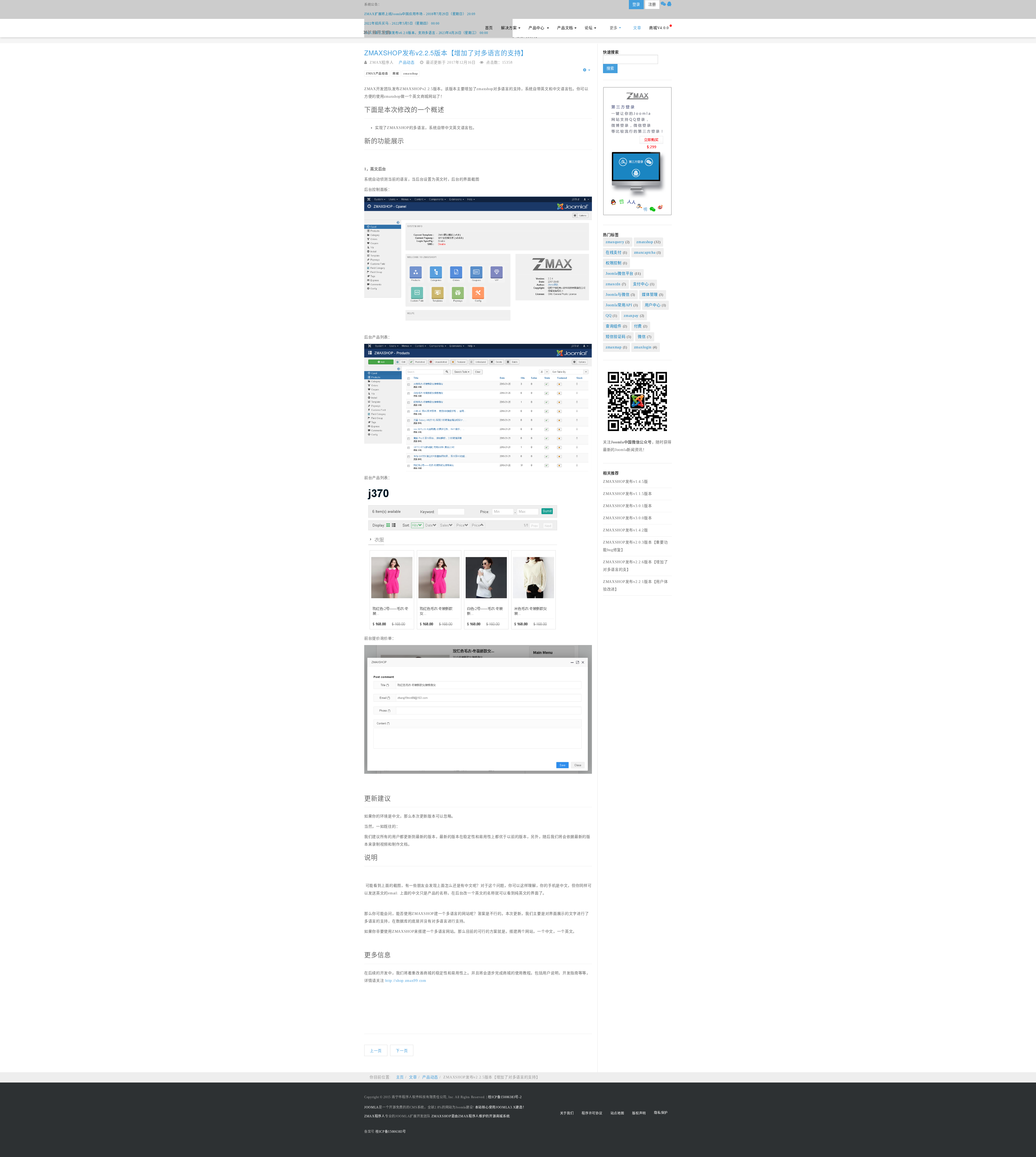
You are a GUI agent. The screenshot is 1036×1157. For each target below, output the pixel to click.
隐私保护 (661, 1113)
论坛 (588, 28)
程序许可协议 (592, 1113)
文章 (637, 28)
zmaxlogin (643, 347)
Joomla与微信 (617, 295)
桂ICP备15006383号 (391, 1132)
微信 (642, 337)
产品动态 (430, 1077)
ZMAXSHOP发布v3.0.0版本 (627, 518)
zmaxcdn (613, 284)
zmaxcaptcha (645, 252)
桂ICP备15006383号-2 (505, 1097)
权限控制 (614, 263)
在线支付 (614, 252)
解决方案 (509, 28)
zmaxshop (410, 73)
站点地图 (617, 1113)
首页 (489, 28)
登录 (636, 4)
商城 (396, 73)
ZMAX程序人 (374, 1116)
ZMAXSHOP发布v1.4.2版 (625, 530)
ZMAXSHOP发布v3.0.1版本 (627, 506)
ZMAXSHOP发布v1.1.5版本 (627, 494)
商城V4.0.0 (659, 28)
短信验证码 (616, 337)
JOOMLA (371, 1107)
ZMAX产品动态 (377, 73)
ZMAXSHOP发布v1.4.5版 (625, 482)
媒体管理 (650, 295)
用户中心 (653, 305)
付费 (638, 326)
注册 (652, 4)
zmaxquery (615, 242)
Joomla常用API (619, 305)
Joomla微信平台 (619, 274)
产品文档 (565, 28)
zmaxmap (614, 347)
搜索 (610, 68)
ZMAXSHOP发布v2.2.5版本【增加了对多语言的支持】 (445, 52)
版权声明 (639, 1113)
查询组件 (614, 326)
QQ (608, 316)
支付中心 (641, 284)
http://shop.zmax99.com (405, 981)
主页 (400, 1077)
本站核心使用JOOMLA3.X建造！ (500, 1107)
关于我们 (567, 1113)
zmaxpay (631, 316)
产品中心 (537, 28)
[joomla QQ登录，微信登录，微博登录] (637, 151)
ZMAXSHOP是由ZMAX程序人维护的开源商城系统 (470, 1116)
